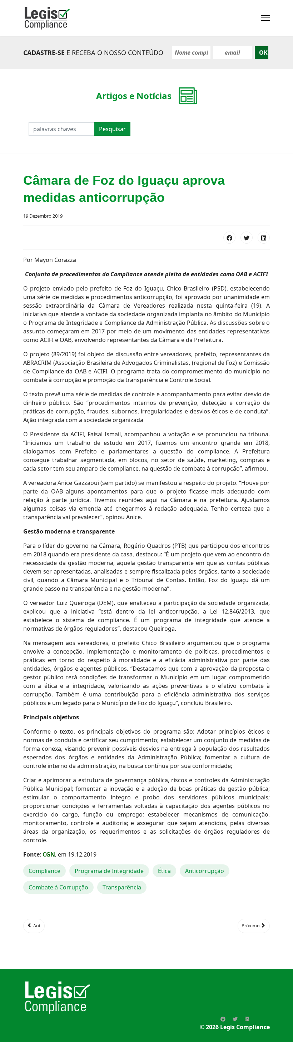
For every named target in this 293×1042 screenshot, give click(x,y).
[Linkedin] (247, 1019)
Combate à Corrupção (58, 887)
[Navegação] (265, 18)
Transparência (122, 887)
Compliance (44, 871)
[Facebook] (229, 238)
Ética (164, 871)
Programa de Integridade (109, 871)
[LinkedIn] (264, 238)
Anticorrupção (204, 871)
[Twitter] (246, 238)
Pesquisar (112, 129)
